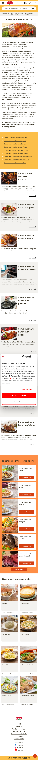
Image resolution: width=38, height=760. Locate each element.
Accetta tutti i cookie (19, 395)
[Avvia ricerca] (32, 8)
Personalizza (18, 402)
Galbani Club (19, 3)
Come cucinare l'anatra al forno (15, 147)
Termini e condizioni (19, 729)
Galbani (3, 13)
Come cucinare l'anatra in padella (16, 150)
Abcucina (8, 13)
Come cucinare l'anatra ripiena (15, 163)
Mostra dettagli (27, 389)
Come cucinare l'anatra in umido (16, 153)
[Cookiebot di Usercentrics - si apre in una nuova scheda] (23, 356)
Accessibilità (19, 739)
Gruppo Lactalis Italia (19, 734)
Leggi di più (32, 196)
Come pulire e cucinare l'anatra (15, 138)
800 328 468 (26, 759)
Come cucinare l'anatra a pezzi (15, 141)
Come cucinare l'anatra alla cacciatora (18, 157)
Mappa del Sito (19, 731)
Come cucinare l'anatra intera (15, 144)
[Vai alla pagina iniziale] (19, 719)
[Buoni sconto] (27, 3)
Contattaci (19, 736)
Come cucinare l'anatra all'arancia (16, 160)
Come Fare (12, 14)
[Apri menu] (3, 3)
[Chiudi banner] (35, 356)
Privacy (19, 726)
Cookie (19, 724)
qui (10, 378)
